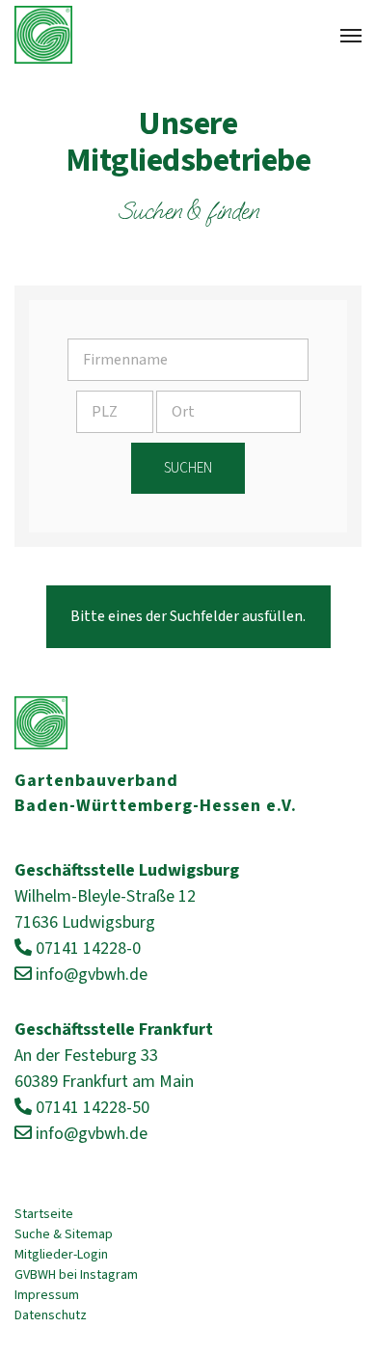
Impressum (46, 1295)
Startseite (43, 1214)
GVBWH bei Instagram (76, 1275)
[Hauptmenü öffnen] (351, 35)
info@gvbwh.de (92, 974)
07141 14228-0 (88, 948)
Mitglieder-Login (61, 1254)
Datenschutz (50, 1315)
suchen (188, 468)
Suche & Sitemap (63, 1234)
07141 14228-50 (92, 1108)
